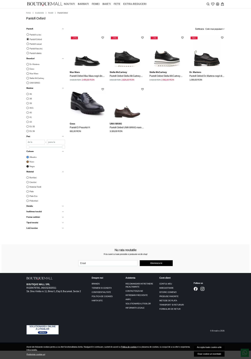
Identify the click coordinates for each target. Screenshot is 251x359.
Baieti (107, 4)
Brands (95, 284)
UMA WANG (34, 83)
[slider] (27, 147)
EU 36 (32, 131)
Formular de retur (170, 309)
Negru (32, 166)
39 (30, 103)
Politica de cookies (129, 347)
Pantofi (50, 13)
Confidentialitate (101, 292)
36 (30, 94)
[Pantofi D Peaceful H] (87, 104)
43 (30, 122)
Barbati (83, 4)
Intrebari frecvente (137, 295)
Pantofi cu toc (35, 35)
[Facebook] (196, 288)
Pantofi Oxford (36, 39)
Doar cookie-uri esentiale (209, 354)
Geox (31, 69)
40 (30, 112)
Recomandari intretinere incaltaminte (139, 285)
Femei (96, 4)
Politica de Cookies (102, 296)
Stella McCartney (36, 78)
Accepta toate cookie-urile (209, 347)
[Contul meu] (217, 4)
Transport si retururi (171, 305)
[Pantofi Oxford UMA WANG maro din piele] (127, 104)
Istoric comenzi (168, 292)
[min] (35, 142)
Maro (31, 162)
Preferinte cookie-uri (36, 354)
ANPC (128, 299)
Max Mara (33, 73)
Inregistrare (166, 288)
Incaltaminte (39, 13)
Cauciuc (32, 182)
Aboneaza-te (156, 263)
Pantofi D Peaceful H (80, 127)
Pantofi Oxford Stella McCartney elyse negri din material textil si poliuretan (164, 76)
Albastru (32, 157)
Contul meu (165, 284)
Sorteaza (199, 29)
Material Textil (35, 187)
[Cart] (222, 4)
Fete (117, 4)
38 (30, 98)
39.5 (31, 108)
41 (30, 117)
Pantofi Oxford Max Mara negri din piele (86, 76)
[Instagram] (203, 288)
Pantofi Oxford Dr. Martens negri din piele (206, 76)
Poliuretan (33, 201)
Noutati (69, 4)
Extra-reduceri (135, 4)
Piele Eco (33, 196)
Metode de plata (168, 300)
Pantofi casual (36, 44)
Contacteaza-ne (134, 291)
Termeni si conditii (102, 288)
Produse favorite (169, 296)
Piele (31, 191)
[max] (56, 142)
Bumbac (33, 177)
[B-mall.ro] (44, 4)
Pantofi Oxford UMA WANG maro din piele (125, 128)
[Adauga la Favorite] (103, 38)
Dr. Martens (34, 64)
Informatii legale (135, 308)
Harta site (97, 300)
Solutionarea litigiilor (138, 303)
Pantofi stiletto (35, 53)
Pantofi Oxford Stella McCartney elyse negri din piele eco (125, 76)
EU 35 (32, 126)
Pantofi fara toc (36, 48)
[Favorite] (212, 4)
